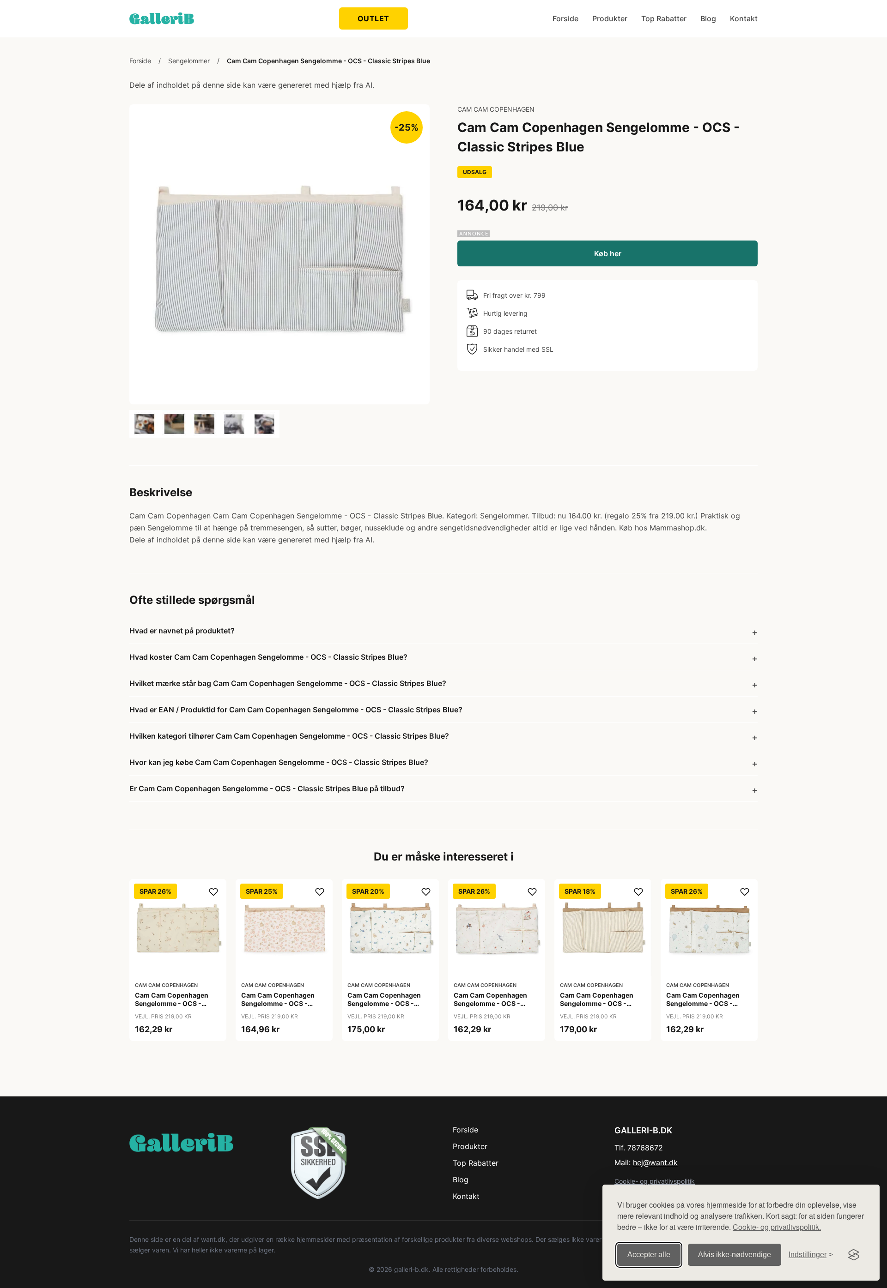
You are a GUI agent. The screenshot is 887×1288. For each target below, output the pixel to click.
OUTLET (373, 18)
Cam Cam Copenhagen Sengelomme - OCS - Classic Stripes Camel (596, 1003)
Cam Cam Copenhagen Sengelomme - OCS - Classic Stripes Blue (328, 61)
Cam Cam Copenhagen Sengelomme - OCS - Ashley (171, 1003)
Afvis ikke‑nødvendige (734, 1254)
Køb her (607, 253)
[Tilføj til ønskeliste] (213, 892)
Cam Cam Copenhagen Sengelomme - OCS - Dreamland (703, 1003)
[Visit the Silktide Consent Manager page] (854, 1255)
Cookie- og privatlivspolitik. (777, 1227)
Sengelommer (189, 61)
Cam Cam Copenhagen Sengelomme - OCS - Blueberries (384, 1003)
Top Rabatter (664, 18)
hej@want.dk (655, 1162)
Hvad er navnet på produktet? (182, 630)
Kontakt (744, 18)
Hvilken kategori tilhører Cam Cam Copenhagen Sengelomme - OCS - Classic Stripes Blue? (289, 735)
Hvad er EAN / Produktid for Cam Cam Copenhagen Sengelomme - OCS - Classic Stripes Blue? (295, 709)
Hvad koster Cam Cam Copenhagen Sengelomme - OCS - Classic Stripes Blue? (268, 657)
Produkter (609, 18)
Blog (708, 18)
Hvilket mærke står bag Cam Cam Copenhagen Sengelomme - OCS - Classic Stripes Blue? (287, 683)
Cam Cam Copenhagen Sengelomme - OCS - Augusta (278, 1003)
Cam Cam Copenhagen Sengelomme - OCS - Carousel (490, 1003)
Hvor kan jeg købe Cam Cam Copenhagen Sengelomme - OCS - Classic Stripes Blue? (278, 762)
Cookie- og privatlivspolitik (654, 1181)
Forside (565, 18)
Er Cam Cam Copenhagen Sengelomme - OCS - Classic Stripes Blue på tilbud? (267, 788)
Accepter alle (648, 1254)
